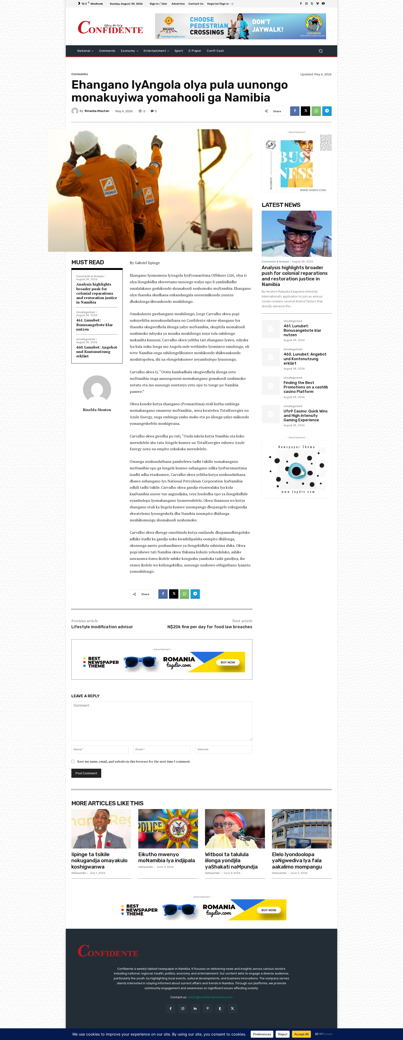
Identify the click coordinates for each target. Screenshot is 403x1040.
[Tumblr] (220, 1008)
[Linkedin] (195, 1008)
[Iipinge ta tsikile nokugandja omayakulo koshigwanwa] (101, 828)
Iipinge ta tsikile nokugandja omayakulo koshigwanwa (99, 860)
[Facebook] (301, 4)
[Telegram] (327, 111)
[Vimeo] (317, 4)
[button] (320, 50)
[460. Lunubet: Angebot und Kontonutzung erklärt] (271, 357)
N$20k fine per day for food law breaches (209, 626)
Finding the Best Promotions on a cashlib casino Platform (306, 387)
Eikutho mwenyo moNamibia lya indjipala (166, 857)
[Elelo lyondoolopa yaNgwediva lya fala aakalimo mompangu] (302, 828)
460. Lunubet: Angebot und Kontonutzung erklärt (96, 352)
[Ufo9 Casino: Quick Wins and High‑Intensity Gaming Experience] (271, 414)
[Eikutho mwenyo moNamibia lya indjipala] (168, 828)
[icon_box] (220, 4)
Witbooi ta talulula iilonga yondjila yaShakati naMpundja (231, 860)
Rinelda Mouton (97, 110)
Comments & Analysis (90, 276)
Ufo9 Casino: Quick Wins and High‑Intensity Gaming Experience (306, 415)
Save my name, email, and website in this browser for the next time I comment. (134, 761)
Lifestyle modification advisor (102, 626)
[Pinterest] (207, 1008)
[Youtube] (323, 4)
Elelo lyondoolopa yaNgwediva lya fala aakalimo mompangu (297, 860)
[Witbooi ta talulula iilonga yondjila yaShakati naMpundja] (235, 828)
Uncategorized (85, 312)
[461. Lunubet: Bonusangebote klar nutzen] (271, 329)
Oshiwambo (79, 74)
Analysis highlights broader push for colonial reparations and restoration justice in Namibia (96, 293)
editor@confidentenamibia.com (210, 997)
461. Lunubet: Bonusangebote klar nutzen (94, 325)
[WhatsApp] (316, 111)
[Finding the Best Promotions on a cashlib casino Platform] (271, 386)
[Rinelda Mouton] (75, 111)
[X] (312, 4)
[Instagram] (306, 4)
